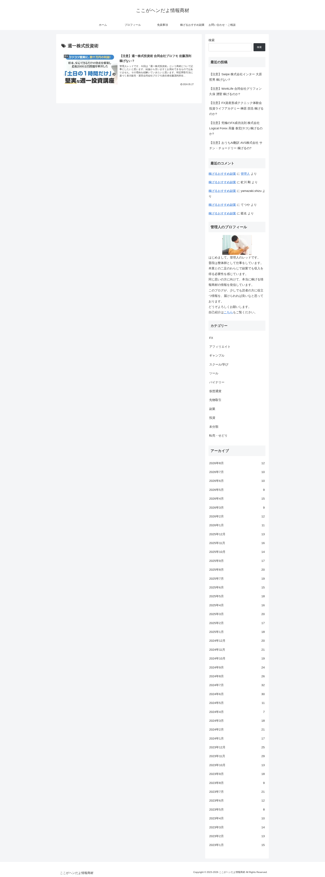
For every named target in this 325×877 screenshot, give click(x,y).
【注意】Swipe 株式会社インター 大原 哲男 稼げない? (235, 77)
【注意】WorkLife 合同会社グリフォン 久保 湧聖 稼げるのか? (235, 91)
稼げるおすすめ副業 (222, 173)
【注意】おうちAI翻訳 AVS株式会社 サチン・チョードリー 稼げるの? (235, 145)
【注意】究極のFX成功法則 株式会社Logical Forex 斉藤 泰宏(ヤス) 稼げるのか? (236, 128)
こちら (228, 312)
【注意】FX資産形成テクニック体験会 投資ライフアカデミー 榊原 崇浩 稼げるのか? (236, 108)
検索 (212, 40)
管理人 (245, 173)
